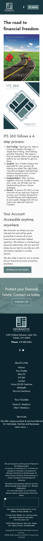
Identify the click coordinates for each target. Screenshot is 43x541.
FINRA (19, 488)
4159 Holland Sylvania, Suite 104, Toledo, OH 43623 (21, 336)
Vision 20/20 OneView (21, 384)
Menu (34, 7)
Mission (21, 367)
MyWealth (21, 387)
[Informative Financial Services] (9, 7)
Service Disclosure (21, 391)
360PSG (25, 535)
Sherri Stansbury (21, 407)
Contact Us (21, 302)
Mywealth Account (17, 269)
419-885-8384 (25, 342)
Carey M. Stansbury (21, 404)
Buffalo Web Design (12, 535)
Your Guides (21, 370)
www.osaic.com (23, 520)
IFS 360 (21, 377)
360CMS (21, 537)
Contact (21, 381)
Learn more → (21, 427)
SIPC (24, 488)
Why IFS (21, 374)
